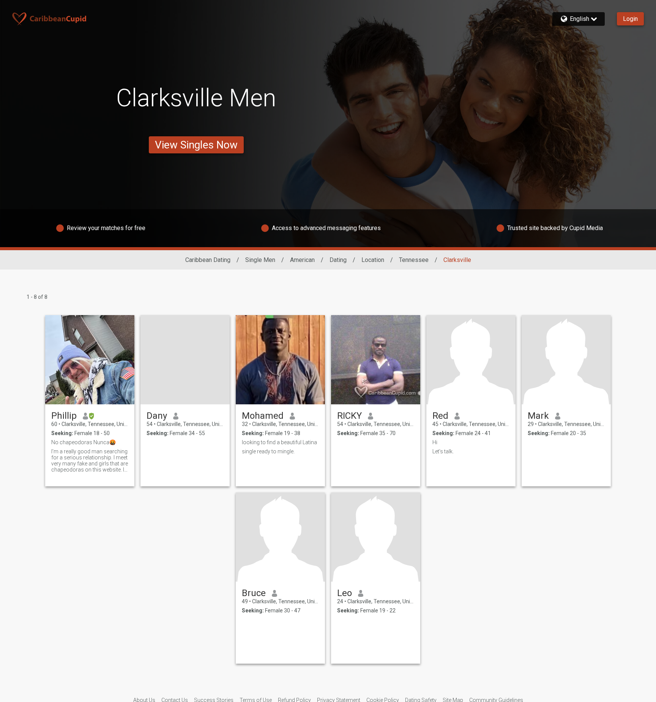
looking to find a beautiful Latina (279, 442)
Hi (434, 442)
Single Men (260, 259)
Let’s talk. (443, 451)
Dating (338, 259)
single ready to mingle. (268, 451)
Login (630, 18)
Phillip (64, 415)
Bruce (254, 593)
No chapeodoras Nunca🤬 (83, 442)
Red (440, 415)
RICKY (349, 415)
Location (372, 259)
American (302, 259)
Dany (157, 415)
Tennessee (414, 259)
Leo (344, 593)
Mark (538, 415)
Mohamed (263, 415)
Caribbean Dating (207, 259)
